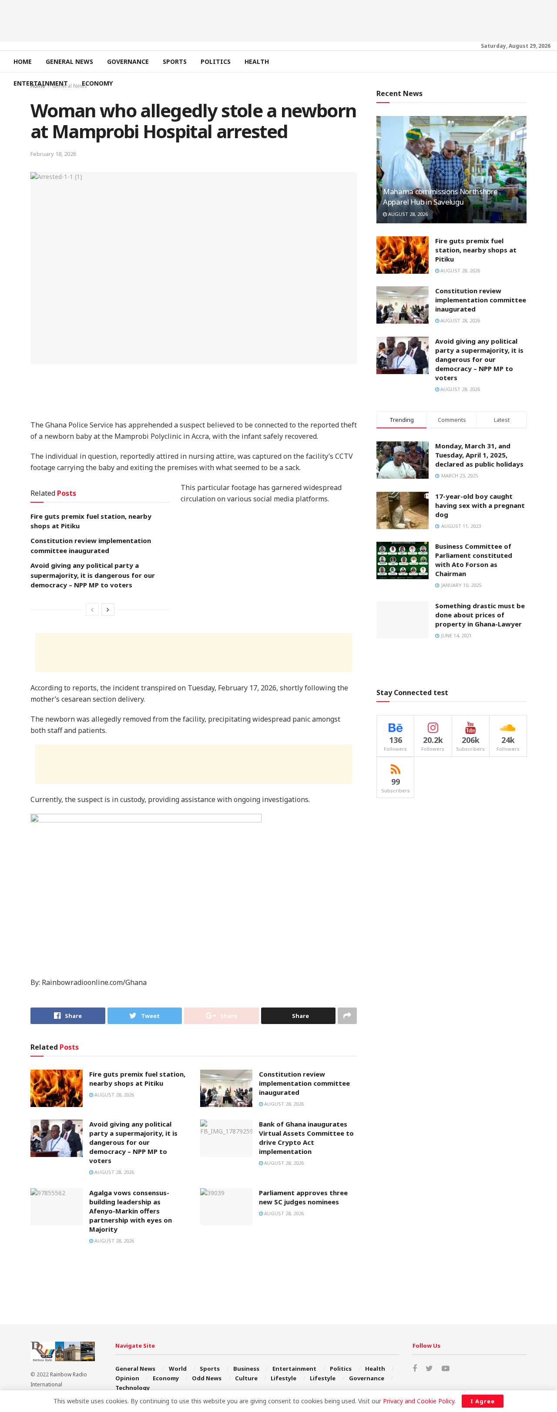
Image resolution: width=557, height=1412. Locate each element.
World (178, 1368)
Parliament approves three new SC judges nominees (303, 1197)
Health (257, 61)
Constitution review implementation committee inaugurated (304, 1083)
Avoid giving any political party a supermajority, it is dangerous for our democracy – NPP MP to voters (92, 575)
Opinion (127, 1378)
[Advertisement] (278, 19)
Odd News (206, 1378)
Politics (216, 61)
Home (22, 61)
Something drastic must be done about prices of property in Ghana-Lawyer (480, 614)
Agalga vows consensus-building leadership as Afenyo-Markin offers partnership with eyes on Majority (130, 1210)
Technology (132, 1388)
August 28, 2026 (113, 1094)
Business (246, 1368)
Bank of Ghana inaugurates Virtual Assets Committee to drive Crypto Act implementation (306, 1138)
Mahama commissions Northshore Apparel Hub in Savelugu (440, 196)
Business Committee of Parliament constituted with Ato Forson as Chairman (473, 560)
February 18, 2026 (53, 154)
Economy (97, 83)
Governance (128, 61)
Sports (175, 61)
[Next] (107, 609)
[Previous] (92, 609)
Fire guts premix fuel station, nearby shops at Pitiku (137, 1078)
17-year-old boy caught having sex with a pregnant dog (480, 505)
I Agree (482, 1401)
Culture (246, 1378)
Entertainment (40, 83)
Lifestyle (283, 1378)
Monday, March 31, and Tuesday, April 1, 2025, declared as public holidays (479, 454)
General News (69, 61)
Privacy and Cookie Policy (418, 1401)
